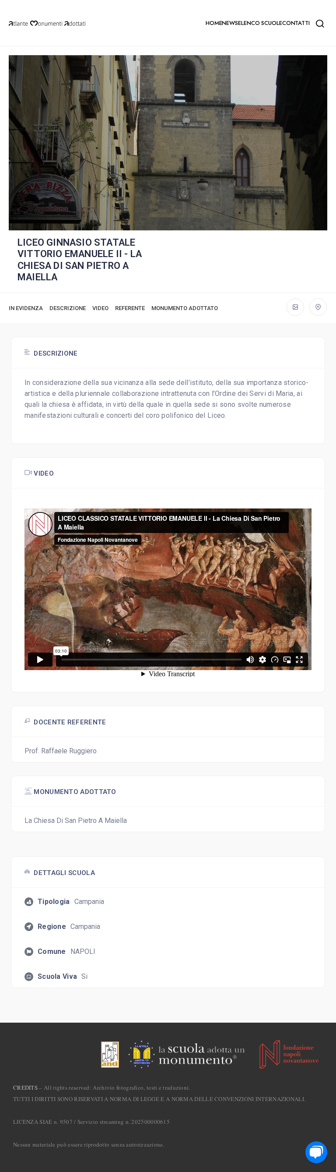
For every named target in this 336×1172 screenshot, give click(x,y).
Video (100, 308)
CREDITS (25, 1087)
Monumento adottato (184, 308)
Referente (130, 308)
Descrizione (67, 308)
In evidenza (26, 308)
